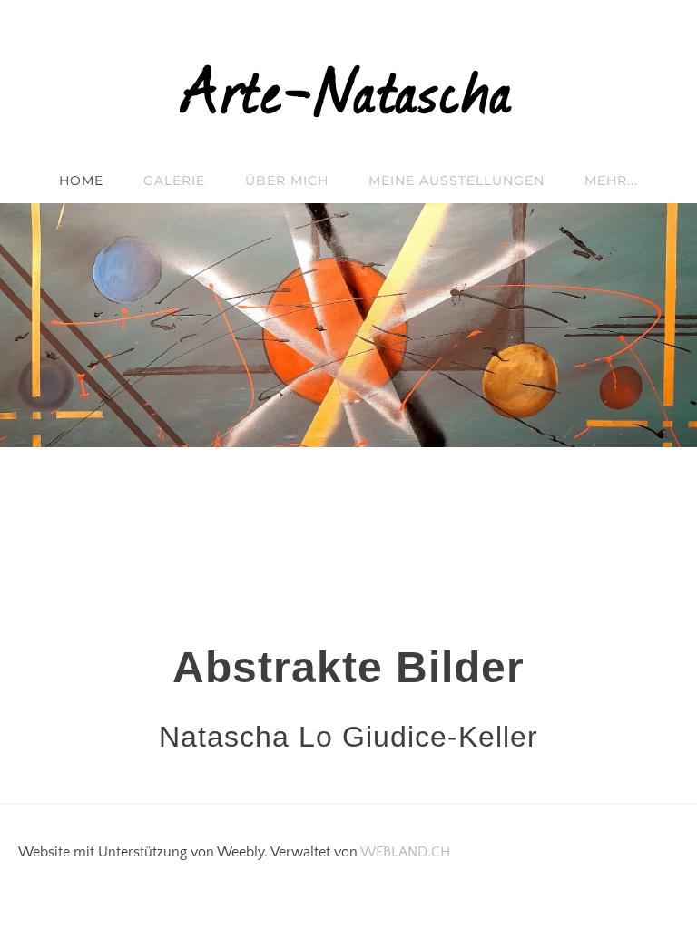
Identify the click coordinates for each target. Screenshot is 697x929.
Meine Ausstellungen (456, 180)
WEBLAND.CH (405, 852)
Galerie (174, 180)
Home (81, 180)
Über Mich (287, 180)
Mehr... (611, 180)
